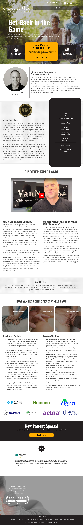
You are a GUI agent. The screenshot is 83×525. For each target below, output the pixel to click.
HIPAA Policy (49, 519)
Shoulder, (9, 363)
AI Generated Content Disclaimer (48, 522)
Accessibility (12, 519)
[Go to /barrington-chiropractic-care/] (15, 319)
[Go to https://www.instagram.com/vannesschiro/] (68, 3)
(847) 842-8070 (54, 3)
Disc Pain (19, 352)
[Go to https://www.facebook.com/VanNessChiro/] (65, 3)
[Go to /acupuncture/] (41, 319)
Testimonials (67, 54)
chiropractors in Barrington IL (47, 88)
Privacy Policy (58, 519)
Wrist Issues (25, 363)
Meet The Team (16, 54)
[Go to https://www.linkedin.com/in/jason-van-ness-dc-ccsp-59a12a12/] (71, 3)
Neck (8, 346)
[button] (41, 57)
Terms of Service (69, 519)
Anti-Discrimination (23, 519)
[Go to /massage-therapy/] (68, 319)
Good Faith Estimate (31, 522)
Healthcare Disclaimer (37, 519)
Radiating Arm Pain (19, 346)
